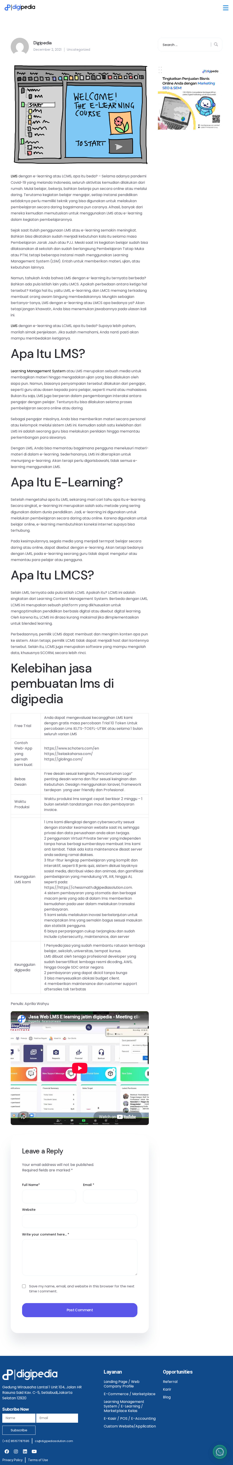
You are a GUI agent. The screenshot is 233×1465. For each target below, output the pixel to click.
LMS (14, 176)
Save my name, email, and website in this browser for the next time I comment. (81, 1289)
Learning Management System (38, 371)
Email (88, 1185)
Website (28, 1209)
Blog (167, 1397)
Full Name (31, 1185)
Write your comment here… (45, 1234)
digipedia (37, 698)
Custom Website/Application (130, 1426)
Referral (170, 1381)
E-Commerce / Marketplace (129, 1394)
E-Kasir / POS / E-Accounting (130, 1418)
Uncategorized (78, 49)
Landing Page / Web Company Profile (121, 1384)
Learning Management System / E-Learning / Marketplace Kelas (124, 1406)
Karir (167, 1389)
